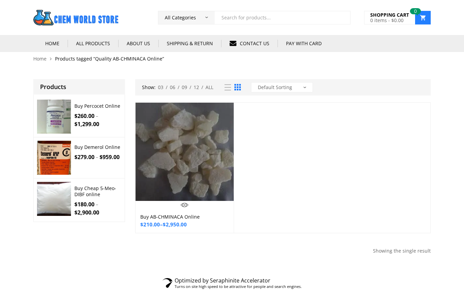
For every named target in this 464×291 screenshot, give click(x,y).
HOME (52, 43)
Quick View (185, 205)
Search (343, 17)
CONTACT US (254, 43)
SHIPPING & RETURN (190, 43)
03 (160, 87)
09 (184, 87)
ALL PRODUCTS (93, 43)
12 (196, 87)
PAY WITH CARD (304, 43)
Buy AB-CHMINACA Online (170, 216)
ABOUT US (138, 43)
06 (172, 87)
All (209, 87)
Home (40, 58)
